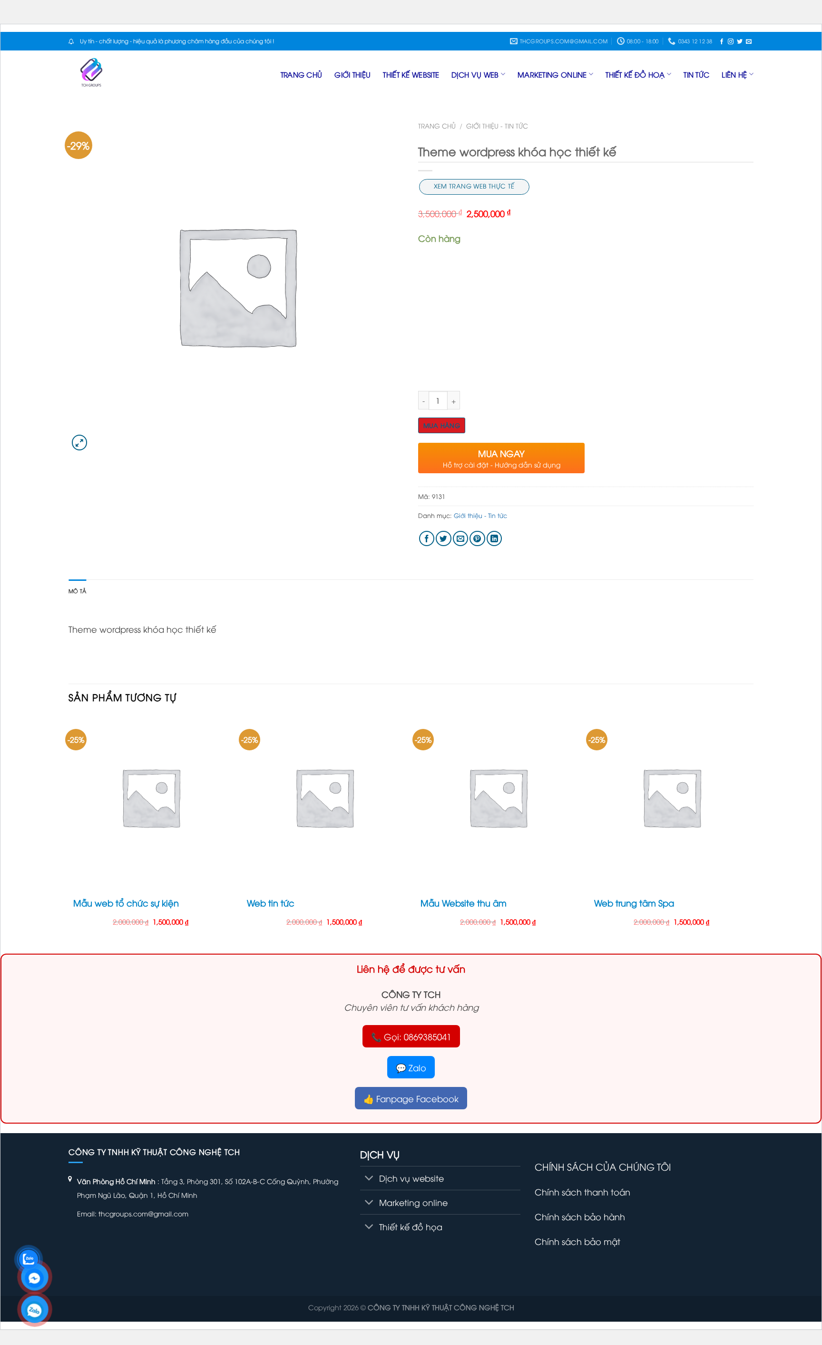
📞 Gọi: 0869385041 (411, 1036)
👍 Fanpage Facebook (411, 1098)
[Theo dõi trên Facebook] (721, 41)
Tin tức (696, 74)
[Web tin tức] (324, 797)
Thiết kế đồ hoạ (635, 74)
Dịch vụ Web (475, 74)
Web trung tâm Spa (634, 902)
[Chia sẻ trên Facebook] (427, 539)
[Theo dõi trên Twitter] (740, 41)
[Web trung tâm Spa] (671, 797)
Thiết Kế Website (411, 74)
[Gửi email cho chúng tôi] (749, 41)
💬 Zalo (411, 1067)
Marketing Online (552, 74)
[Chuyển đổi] (369, 1179)
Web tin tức (270, 902)
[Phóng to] (80, 442)
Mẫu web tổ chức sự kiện (126, 902)
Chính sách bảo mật (577, 1241)
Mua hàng (441, 425)
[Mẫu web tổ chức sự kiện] (150, 797)
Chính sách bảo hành (580, 1216)
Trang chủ (302, 74)
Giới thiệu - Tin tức (497, 125)
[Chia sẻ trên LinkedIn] (494, 539)
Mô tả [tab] (77, 590)
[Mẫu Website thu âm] (498, 797)
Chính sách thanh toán (582, 1191)
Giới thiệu (352, 74)
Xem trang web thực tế (474, 185)
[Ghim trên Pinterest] (477, 539)
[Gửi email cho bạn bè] (461, 539)
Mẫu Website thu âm (464, 902)
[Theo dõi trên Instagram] (731, 41)
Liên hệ (734, 74)
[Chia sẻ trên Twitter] (443, 539)
